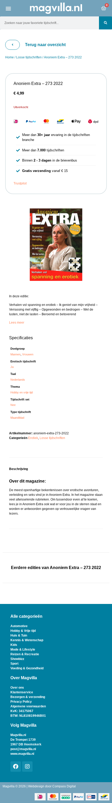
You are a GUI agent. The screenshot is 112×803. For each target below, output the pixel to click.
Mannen (15, 354)
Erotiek (33, 438)
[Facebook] (15, 766)
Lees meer (16, 322)
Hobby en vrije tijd (21, 392)
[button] (8, 8)
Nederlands (17, 379)
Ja (12, 366)
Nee (13, 404)
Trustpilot (20, 183)
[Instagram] (27, 766)
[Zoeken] (105, 22)
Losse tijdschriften (29, 57)
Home (9, 57)
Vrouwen (27, 354)
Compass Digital (64, 786)
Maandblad (17, 417)
